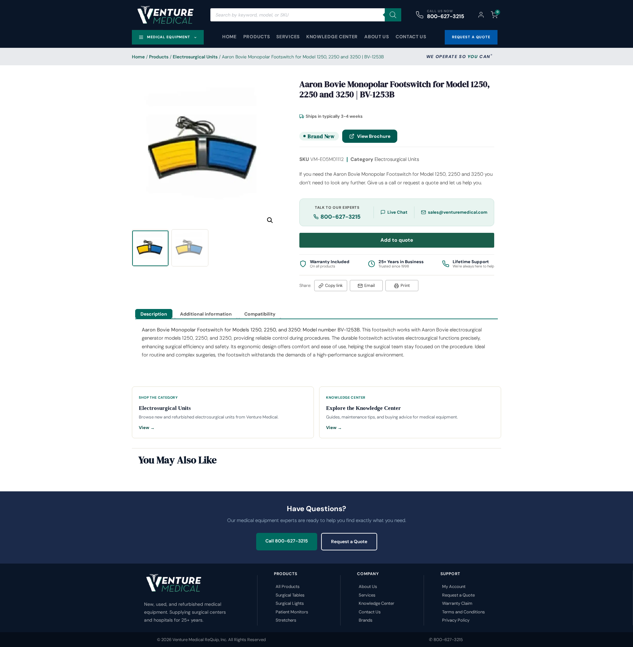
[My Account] (481, 14)
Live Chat (397, 212)
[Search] (393, 14)
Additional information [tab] (206, 314)
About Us (376, 37)
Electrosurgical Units (195, 57)
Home (229, 37)
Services (288, 37)
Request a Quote (349, 541)
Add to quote (396, 240)
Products (256, 37)
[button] (270, 220)
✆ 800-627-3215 (446, 639)
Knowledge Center (332, 37)
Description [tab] (153, 314)
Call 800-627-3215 (286, 541)
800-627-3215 (445, 16)
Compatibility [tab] (259, 314)
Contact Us (411, 37)
